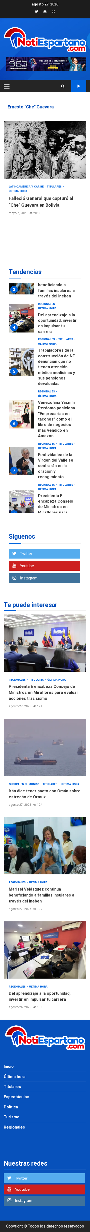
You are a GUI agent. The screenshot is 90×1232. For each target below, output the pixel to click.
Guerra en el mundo (24, 784)
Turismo (12, 1117)
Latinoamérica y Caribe (26, 186)
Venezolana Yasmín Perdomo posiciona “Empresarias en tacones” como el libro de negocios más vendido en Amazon (21, 414)
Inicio (9, 1066)
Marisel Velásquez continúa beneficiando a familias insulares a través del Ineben (56, 285)
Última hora (18, 191)
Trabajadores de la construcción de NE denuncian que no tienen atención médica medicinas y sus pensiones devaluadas (21, 362)
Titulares (54, 186)
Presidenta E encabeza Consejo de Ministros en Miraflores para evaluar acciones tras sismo (21, 504)
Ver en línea (78, 86)
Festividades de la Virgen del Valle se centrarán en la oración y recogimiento (21, 461)
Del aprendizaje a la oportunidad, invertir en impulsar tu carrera (21, 318)
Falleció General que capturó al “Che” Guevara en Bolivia (45, 150)
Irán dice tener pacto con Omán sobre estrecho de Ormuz (45, 747)
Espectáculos (16, 1096)
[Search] (62, 86)
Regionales (47, 304)
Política (11, 1107)
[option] (45, 319)
